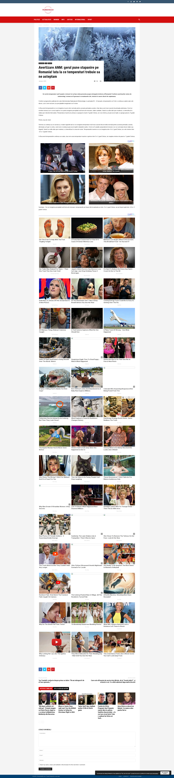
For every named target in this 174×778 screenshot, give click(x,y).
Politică (37, 19)
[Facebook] (128, 1)
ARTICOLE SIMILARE (46, 688)
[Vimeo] (137, 1)
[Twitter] (134, 1)
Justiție (69, 19)
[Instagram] (131, 1)
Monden (56, 19)
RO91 (120, 776)
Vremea (49, 63)
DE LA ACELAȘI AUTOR (61, 688)
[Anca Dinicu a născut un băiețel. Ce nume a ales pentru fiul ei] (126, 698)
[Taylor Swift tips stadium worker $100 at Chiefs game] (87, 698)
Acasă (40, 25)
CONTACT (126, 776)
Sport (90, 19)
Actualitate (46, 19)
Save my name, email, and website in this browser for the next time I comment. (62, 764)
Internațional (80, 19)
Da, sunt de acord (165, 773)
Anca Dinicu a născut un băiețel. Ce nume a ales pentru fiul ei (126, 708)
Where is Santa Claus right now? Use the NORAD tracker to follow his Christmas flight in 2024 (67, 709)
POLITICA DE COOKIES (135, 776)
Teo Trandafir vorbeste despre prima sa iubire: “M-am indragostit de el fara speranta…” (61, 681)
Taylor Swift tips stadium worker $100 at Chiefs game (86, 708)
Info (63, 19)
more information (154, 773)
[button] (139, 20)
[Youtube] (140, 1)
